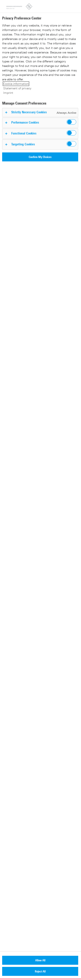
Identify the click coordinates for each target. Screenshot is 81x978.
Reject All (40, 971)
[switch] (71, 122)
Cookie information (16, 84)
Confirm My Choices (40, 157)
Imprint (8, 92)
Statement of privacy (17, 88)
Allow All (40, 960)
